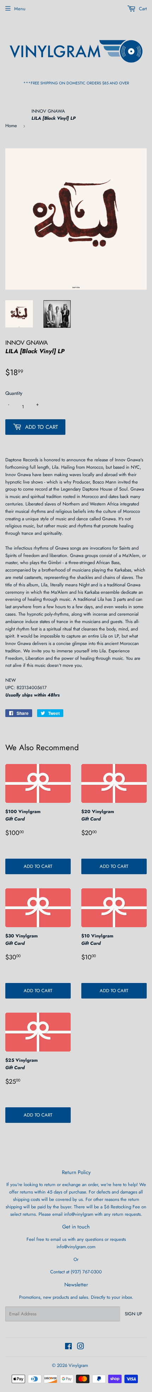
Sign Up (133, 1313)
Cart (142, 8)
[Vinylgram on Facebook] (68, 1347)
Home (11, 125)
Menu (19, 8)
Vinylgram (78, 1365)
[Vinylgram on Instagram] (80, 1347)
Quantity (13, 393)
